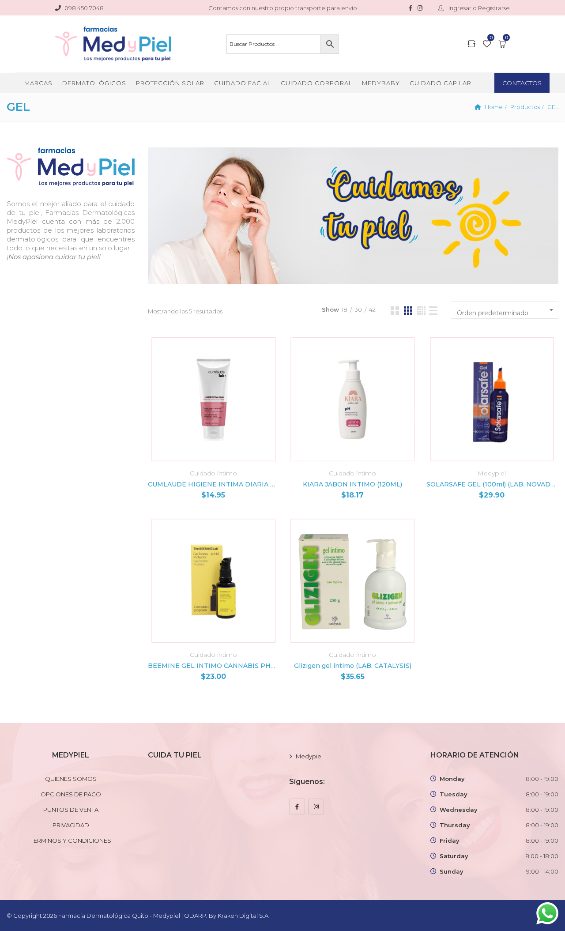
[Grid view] (395, 310)
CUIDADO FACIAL (242, 83)
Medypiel (492, 473)
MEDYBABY (381, 83)
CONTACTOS (522, 83)
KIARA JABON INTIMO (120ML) (352, 484)
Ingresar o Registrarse (478, 7)
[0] (487, 44)
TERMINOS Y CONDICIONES (70, 840)
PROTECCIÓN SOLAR (170, 83)
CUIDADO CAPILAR (440, 83)
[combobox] (504, 310)
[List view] (433, 310)
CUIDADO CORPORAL (316, 83)
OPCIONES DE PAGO (71, 794)
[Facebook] (297, 806)
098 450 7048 (84, 7)
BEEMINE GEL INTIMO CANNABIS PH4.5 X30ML (213, 666)
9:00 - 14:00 (542, 871)
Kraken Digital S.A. (244, 915)
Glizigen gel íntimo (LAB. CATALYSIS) (352, 666)
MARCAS (38, 83)
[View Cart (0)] (502, 44)
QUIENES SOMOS (71, 778)
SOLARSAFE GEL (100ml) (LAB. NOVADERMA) (491, 484)
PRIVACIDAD (71, 825)
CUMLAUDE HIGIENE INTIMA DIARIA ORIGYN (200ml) (213, 484)
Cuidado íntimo (213, 473)
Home (494, 106)
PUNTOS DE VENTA (70, 809)
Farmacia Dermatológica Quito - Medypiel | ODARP (132, 915)
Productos (525, 106)
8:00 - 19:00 (542, 778)
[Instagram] (316, 806)
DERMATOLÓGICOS (94, 83)
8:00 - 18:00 (541, 855)
